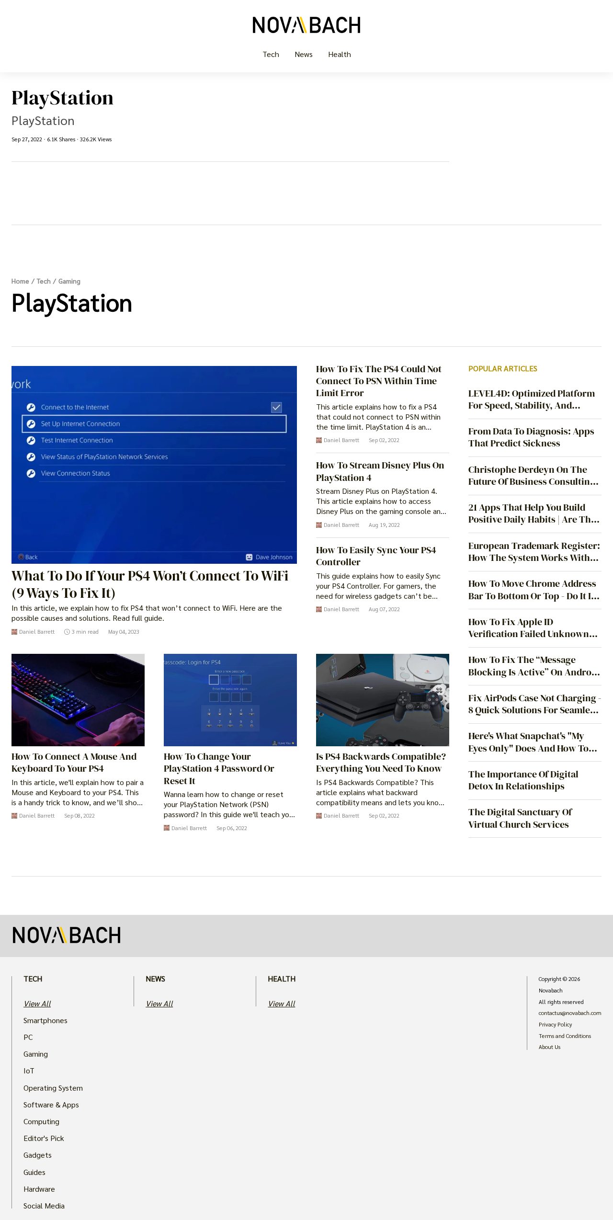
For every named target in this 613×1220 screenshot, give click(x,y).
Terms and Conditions (565, 1036)
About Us (549, 1047)
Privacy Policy (555, 1024)
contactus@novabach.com (570, 1013)
